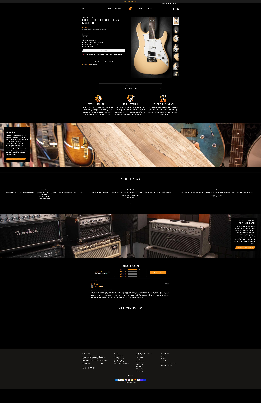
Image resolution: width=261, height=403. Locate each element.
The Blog (141, 9)
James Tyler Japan (89, 17)
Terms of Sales (140, 362)
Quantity (85, 34)
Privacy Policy (139, 366)
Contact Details (140, 357)
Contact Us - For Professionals (168, 363)
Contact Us (163, 360)
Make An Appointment (166, 365)
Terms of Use (139, 364)
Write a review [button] (158, 272)
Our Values (118, 9)
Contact (149, 9)
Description (130, 85)
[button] (86, 64)
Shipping (91, 29)
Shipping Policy (140, 368)
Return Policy (139, 371)
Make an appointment (16, 159)
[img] (94, 284)
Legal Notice (139, 359)
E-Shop (109, 9)
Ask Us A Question (130, 88)
